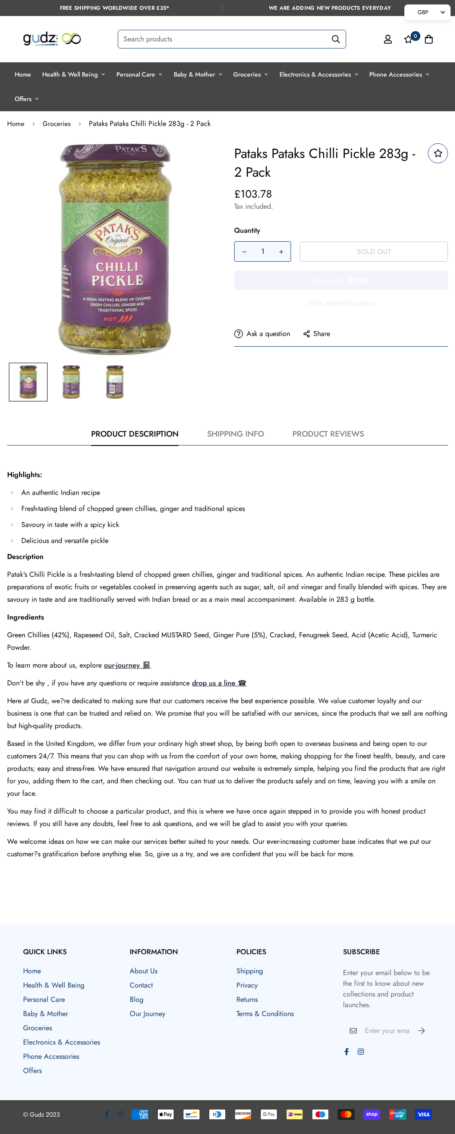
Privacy (247, 985)
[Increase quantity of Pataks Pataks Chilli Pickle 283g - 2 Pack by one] (281, 252)
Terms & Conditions (265, 1013)
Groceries (247, 74)
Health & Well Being (70, 74)
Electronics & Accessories (315, 74)
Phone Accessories (395, 74)
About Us (143, 971)
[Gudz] (52, 39)
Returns (247, 999)
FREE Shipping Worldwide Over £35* (115, 8)
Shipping (249, 971)
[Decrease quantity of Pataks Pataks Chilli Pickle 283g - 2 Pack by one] (244, 252)
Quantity (247, 230)
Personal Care (135, 74)
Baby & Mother (194, 74)
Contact (141, 985)
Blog (137, 999)
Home (23, 74)
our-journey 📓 (127, 665)
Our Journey (147, 1013)
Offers (23, 98)
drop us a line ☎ (219, 683)
